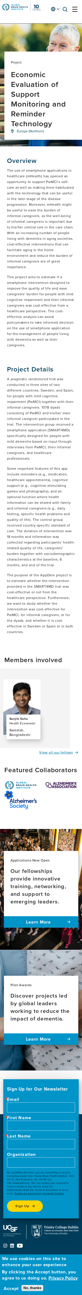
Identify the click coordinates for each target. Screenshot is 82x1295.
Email (13, 1099)
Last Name (19, 1136)
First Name (19, 1117)
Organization (21, 1154)
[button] (66, 10)
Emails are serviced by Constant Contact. (40, 1193)
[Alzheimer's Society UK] (20, 800)
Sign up (22, 1206)
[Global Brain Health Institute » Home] (21, 9)
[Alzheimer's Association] (61, 785)
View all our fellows (56, 752)
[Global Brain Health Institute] (20, 785)
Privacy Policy (63, 1278)
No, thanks (32, 1288)
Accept (11, 1288)
